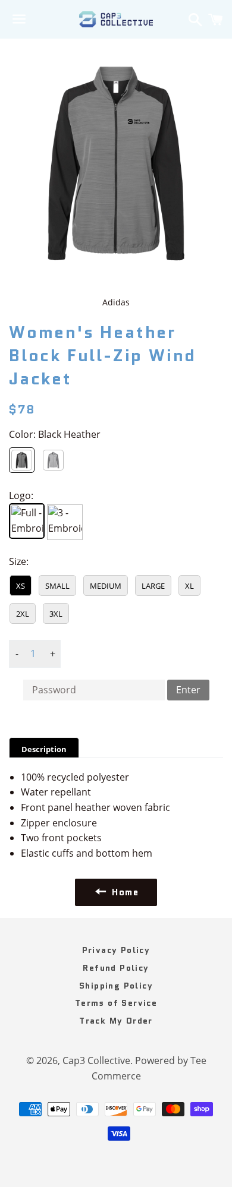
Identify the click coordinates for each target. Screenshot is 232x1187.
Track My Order (116, 1021)
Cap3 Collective (96, 1060)
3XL (55, 613)
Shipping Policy (116, 986)
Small (57, 585)
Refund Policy (116, 968)
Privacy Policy (116, 950)
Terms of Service (116, 1003)
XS (20, 585)
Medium (105, 585)
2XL (22, 613)
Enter (188, 689)
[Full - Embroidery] (27, 521)
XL (189, 585)
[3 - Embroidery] (65, 522)
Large (153, 585)
